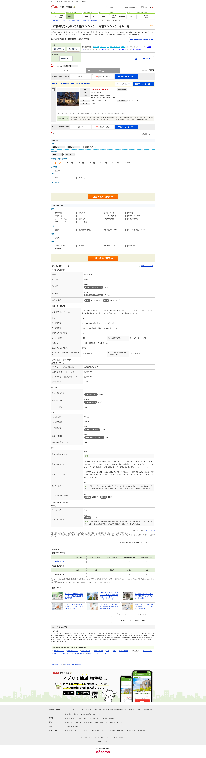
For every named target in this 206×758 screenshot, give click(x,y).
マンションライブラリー (62, 654)
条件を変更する (66, 58)
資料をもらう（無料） (127, 76)
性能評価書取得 (133, 219)
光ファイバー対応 (61, 222)
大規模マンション (110, 246)
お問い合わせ (104, 738)
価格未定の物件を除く (90, 147)
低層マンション (84, 246)
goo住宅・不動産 (54, 709)
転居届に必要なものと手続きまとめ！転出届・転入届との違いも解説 (109, 606)
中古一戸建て (98, 651)
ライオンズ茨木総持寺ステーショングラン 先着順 (71, 83)
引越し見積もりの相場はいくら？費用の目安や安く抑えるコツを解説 (144, 606)
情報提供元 (132, 710)
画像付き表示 (103, 71)
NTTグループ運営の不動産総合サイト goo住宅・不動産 (68, 1)
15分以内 (115, 163)
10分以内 (103, 163)
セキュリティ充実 (61, 219)
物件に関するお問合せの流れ (118, 710)
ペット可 (82, 216)
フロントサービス (134, 216)
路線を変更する (59, 49)
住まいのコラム (121, 731)
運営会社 (121, 738)
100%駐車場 (132, 213)
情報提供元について (57, 664)
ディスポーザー (84, 213)
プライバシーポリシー (87, 738)
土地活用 (75, 726)
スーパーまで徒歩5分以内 (136, 230)
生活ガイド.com (150, 530)
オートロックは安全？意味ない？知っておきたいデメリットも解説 (144, 596)
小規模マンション (61, 249)
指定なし (58, 163)
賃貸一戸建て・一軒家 (85, 718)
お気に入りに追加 (104, 77)
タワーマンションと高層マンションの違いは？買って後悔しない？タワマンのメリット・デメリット (109, 596)
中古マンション (72, 651)
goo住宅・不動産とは (71, 710)
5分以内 (81, 163)
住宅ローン (120, 722)
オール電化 (83, 222)
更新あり (82, 178)
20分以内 (127, 163)
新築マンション (59, 651)
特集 (66, 731)
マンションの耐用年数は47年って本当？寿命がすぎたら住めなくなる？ (74, 606)
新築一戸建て (85, 651)
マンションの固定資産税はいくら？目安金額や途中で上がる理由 (74, 596)
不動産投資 (112, 722)
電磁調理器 (58, 213)
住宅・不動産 (147, 651)
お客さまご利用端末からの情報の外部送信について (94, 710)
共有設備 (82, 219)
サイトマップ (113, 738)
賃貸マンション (97, 718)
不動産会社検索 (78, 654)
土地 (107, 651)
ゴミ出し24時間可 (110, 216)
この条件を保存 (145, 58)
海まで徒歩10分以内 (110, 230)
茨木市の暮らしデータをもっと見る (133, 542)
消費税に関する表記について (91, 714)
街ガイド (112, 731)
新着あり (58, 178)
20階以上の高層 (60, 246)
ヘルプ (97, 738)
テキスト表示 (68, 71)
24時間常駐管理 (109, 219)
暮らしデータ (101, 654)
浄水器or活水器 (109, 213)
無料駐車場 (58, 216)
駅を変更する (73, 49)
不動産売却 (68, 726)
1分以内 (70, 163)
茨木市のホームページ (147, 266)
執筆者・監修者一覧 (133, 731)
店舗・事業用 (123, 651)
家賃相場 (90, 654)
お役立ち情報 (53, 730)
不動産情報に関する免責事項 (72, 664)
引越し (71, 731)
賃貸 (114, 651)
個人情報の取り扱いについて (73, 714)
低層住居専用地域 (85, 230)
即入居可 (58, 171)
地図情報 (142, 731)
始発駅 (57, 230)
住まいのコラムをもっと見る (133, 620)
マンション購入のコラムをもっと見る (133, 614)
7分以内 (92, 163)
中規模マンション (134, 246)
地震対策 (58, 238)
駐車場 (105, 718)
